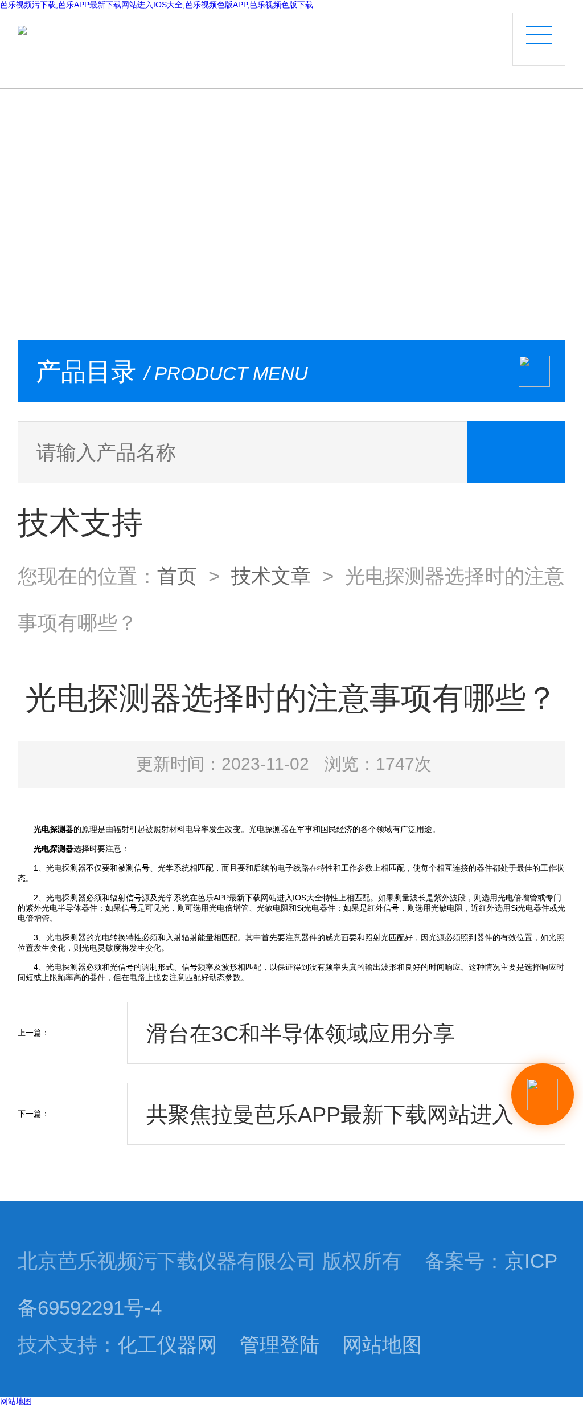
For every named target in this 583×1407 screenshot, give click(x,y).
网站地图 (382, 1344)
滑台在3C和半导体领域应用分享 (300, 1033)
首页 (177, 576)
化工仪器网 (167, 1344)
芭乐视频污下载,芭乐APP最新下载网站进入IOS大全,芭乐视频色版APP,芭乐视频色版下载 (156, 4)
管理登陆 (279, 1344)
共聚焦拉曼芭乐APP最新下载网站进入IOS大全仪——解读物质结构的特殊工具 (338, 1123)
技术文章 (271, 576)
